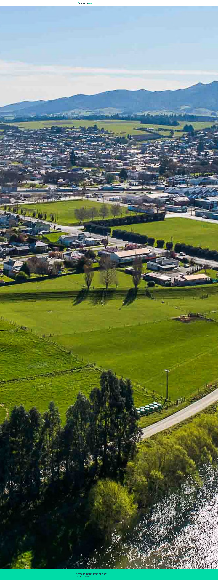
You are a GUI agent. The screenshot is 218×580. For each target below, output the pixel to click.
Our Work (125, 3)
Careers (131, 3)
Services (113, 3)
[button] (141, 3)
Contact (137, 3)
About (107, 3)
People (119, 3)
